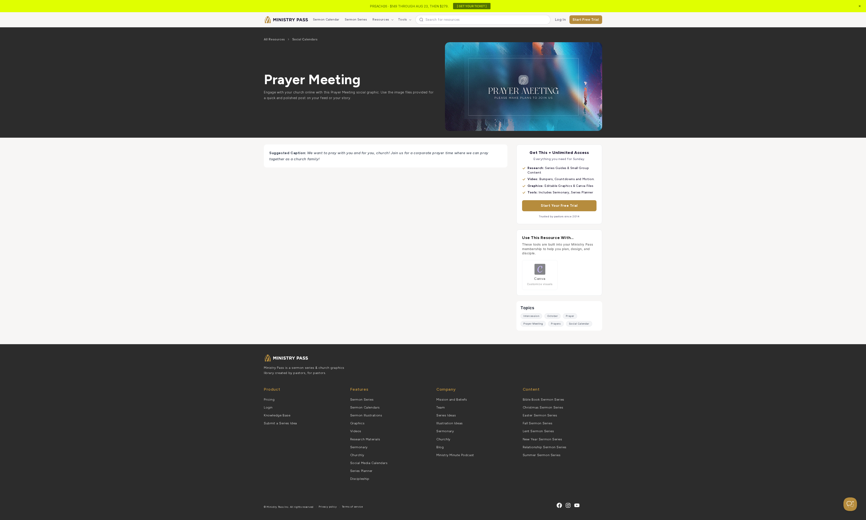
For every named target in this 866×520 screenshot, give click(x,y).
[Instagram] (568, 505)
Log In (560, 19)
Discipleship (359, 479)
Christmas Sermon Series (543, 407)
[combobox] (483, 19)
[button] (382, 19)
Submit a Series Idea (280, 423)
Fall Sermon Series (538, 423)
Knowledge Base (277, 415)
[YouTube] (577, 505)
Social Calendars (305, 39)
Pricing (269, 400)
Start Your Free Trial (559, 206)
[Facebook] (559, 505)
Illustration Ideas (449, 423)
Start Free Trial (586, 19)
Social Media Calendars (369, 463)
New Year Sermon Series (542, 439)
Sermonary (359, 447)
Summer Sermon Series (542, 455)
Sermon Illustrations (366, 415)
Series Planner (361, 471)
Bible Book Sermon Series (543, 400)
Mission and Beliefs (451, 400)
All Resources (274, 39)
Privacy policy (328, 506)
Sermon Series (362, 400)
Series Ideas (446, 415)
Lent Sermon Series (538, 431)
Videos (356, 431)
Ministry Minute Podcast (455, 455)
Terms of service (352, 506)
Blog (440, 447)
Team (440, 407)
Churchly (357, 455)
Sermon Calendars (365, 407)
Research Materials (365, 439)
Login (268, 407)
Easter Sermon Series (540, 415)
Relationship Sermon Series (545, 447)
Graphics (357, 423)
